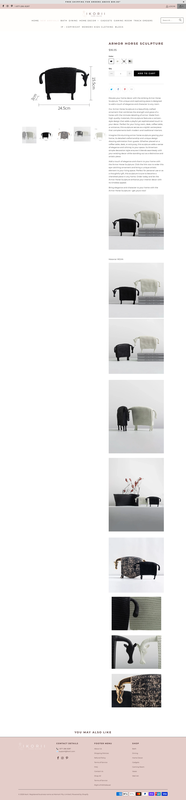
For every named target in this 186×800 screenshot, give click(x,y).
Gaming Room (138, 767)
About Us (98, 749)
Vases (134, 771)
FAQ (96, 767)
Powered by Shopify (80, 794)
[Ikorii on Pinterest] (11, 6)
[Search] (180, 20)
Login (172, 6)
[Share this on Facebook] (118, 89)
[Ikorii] (93, 14)
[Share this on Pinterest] (125, 89)
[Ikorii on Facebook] (3, 6)
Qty (110, 69)
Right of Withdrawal (102, 785)
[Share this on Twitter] (111, 89)
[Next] (104, 81)
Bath (134, 749)
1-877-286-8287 (22, 6)
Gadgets (135, 762)
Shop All (97, 776)
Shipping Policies (101, 753)
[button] (89, 21)
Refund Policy (100, 758)
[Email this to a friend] (131, 89)
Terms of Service (100, 762)
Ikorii (26, 794)
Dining (135, 753)
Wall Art (135, 776)
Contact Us (98, 771)
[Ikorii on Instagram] (7, 6)
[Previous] (24, 81)
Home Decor (137, 758)
